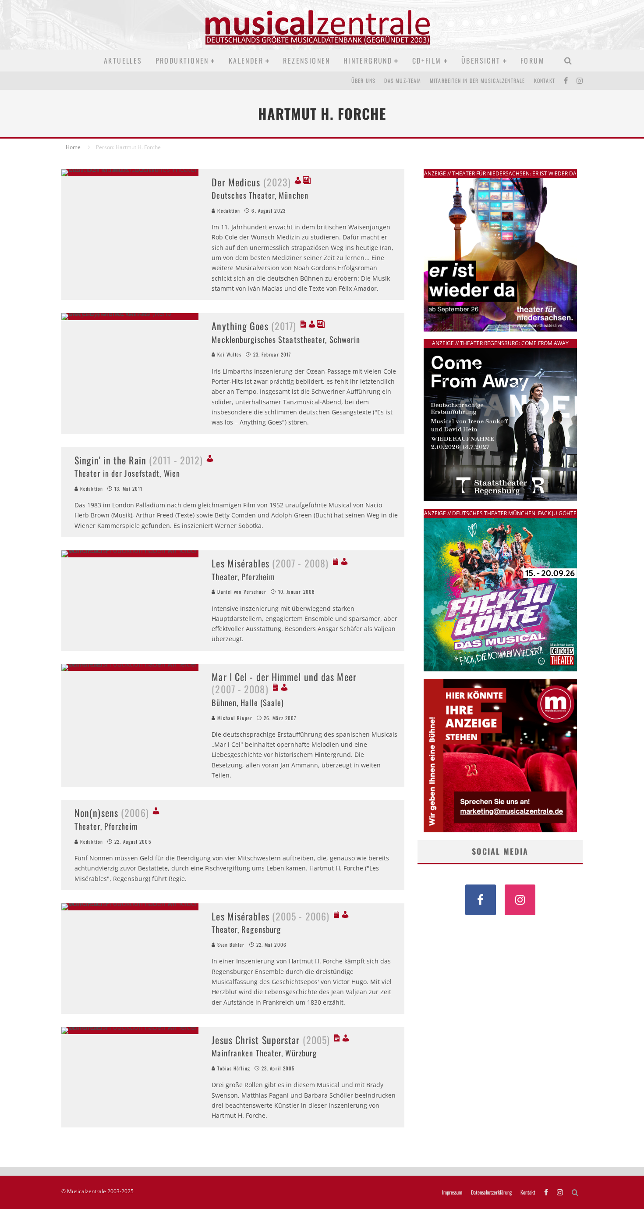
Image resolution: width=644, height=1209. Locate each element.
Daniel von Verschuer (241, 591)
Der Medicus (251, 182)
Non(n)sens (111, 813)
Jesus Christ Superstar (271, 1040)
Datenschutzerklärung (491, 1192)
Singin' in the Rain (138, 460)
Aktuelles (123, 60)
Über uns (363, 80)
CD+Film (427, 60)
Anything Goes (254, 326)
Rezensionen (306, 60)
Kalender (246, 60)
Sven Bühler (230, 944)
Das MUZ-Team (402, 80)
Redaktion (228, 210)
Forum (532, 60)
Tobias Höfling (233, 1068)
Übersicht (481, 60)
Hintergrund (367, 60)
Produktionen (182, 60)
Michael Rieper (234, 717)
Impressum (452, 1192)
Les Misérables (270, 563)
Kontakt (544, 80)
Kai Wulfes (228, 354)
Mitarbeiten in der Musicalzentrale (477, 80)
